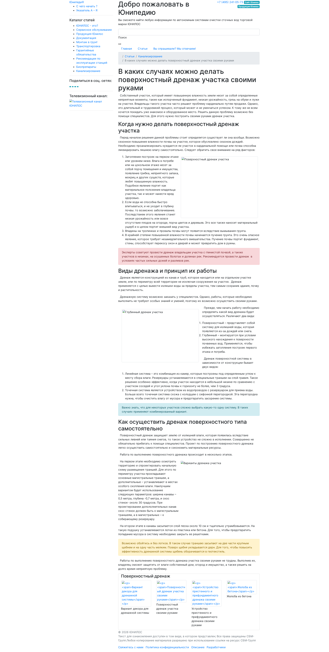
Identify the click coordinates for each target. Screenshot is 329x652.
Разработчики (216, 647)
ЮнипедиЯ (76, 2)
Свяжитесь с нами (130, 647)
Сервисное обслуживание (94, 29)
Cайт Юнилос (252, 2)
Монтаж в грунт (87, 42)
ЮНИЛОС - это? (87, 25)
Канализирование (88, 71)
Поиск (122, 37)
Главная (126, 48)
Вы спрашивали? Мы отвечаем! (174, 48)
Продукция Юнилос (89, 34)
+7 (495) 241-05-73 (230, 2)
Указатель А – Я (87, 10)
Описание (197, 647)
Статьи (143, 48)
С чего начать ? (86, 6)
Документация (86, 38)
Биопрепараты (86, 66)
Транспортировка (88, 46)
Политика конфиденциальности (167, 647)
